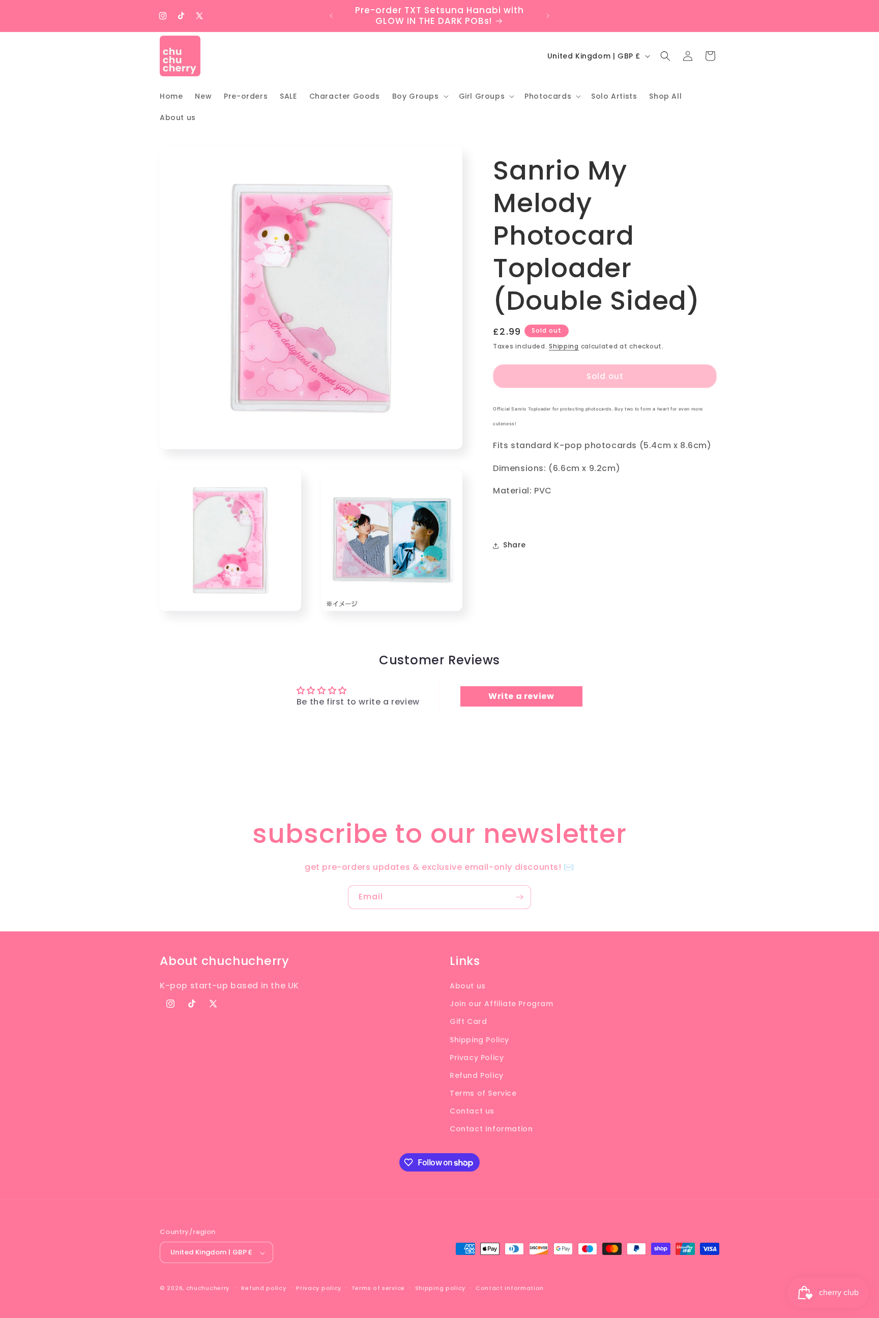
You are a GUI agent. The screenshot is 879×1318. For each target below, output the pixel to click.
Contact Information (491, 1129)
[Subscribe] (519, 897)
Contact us (472, 1111)
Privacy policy (318, 1288)
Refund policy (263, 1288)
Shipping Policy (479, 1039)
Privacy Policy (477, 1057)
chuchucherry (207, 1288)
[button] (419, 96)
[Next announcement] (548, 15)
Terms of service (378, 1288)
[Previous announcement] (331, 15)
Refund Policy (477, 1075)
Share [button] (514, 545)
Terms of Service (483, 1093)
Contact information (510, 1288)
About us (468, 985)
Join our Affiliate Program (501, 1004)
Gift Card (468, 1021)
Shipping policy (440, 1288)
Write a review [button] (521, 696)
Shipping (564, 346)
